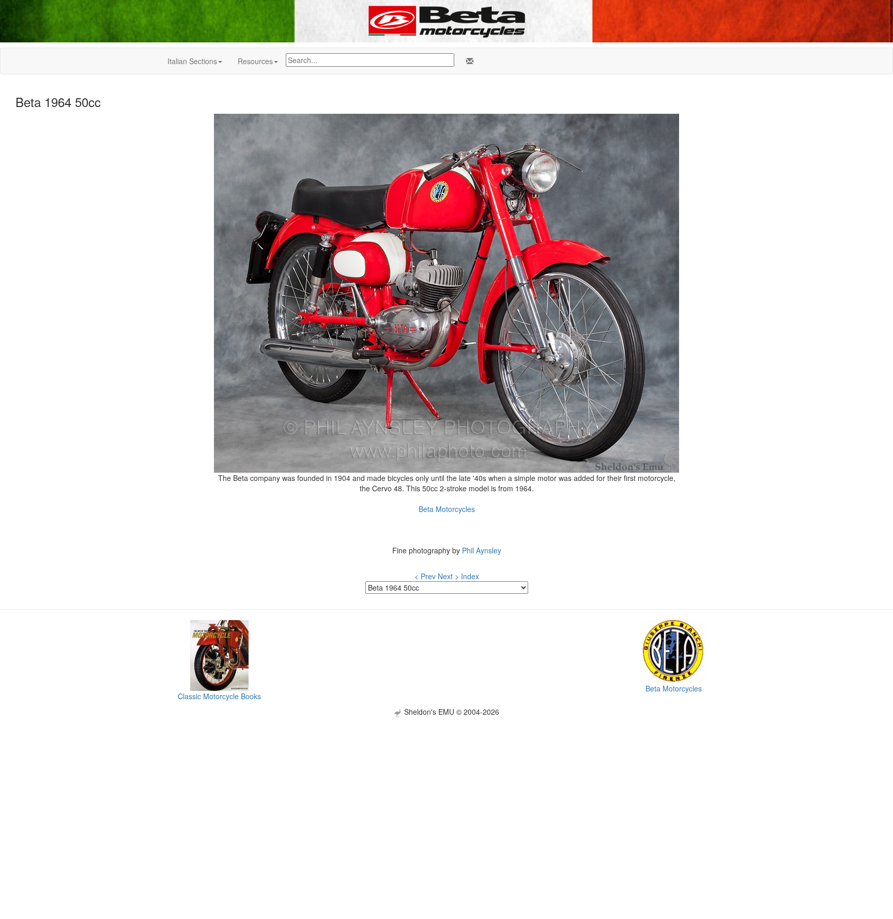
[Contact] (467, 61)
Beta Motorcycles (447, 509)
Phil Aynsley (481, 550)
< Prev (425, 576)
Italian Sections (192, 61)
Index (470, 576)
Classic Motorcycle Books (219, 696)
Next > (448, 576)
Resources (255, 61)
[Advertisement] (446, 789)
